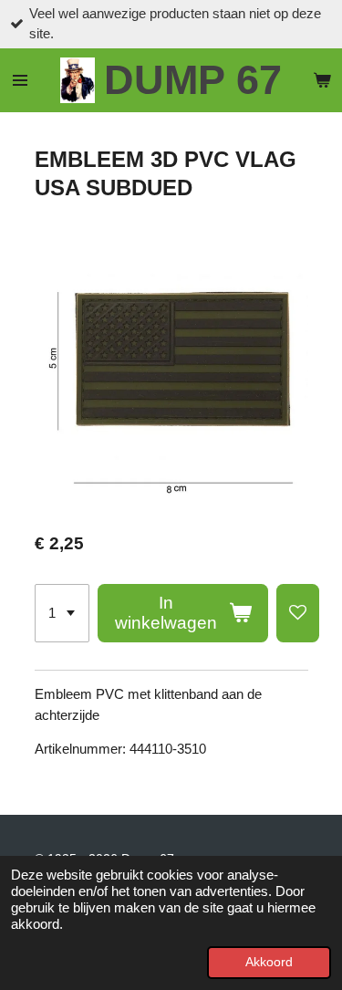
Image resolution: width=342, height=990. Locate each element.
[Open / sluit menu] (20, 80)
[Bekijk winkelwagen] (322, 80)
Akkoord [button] (269, 962)
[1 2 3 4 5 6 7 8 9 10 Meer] (62, 613)
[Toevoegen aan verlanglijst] (297, 613)
